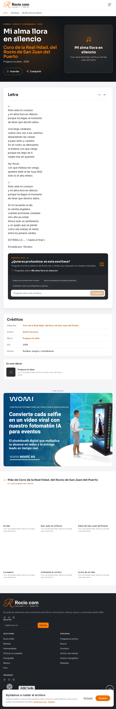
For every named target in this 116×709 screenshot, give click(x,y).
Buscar (63, 643)
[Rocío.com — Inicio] (16, 5)
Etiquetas (64, 663)
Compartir (35, 71)
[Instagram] (14, 617)
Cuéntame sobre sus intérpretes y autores (30, 286)
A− (99, 94)
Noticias (7, 643)
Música (6, 663)
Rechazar (88, 698)
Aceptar (103, 698)
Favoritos (64, 648)
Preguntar (97, 293)
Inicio (5, 13)
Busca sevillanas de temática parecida (60, 280)
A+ (105, 94)
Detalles (51, 702)
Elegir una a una (40, 702)
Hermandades (10, 648)
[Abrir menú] (110, 4)
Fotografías (8, 658)
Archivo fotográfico (69, 658)
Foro (5, 668)
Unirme (43, 625)
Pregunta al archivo (69, 639)
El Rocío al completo (12, 653)
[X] (9, 617)
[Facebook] (5, 617)
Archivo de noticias (69, 653)
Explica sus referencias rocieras (26, 280)
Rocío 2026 (8, 639)
